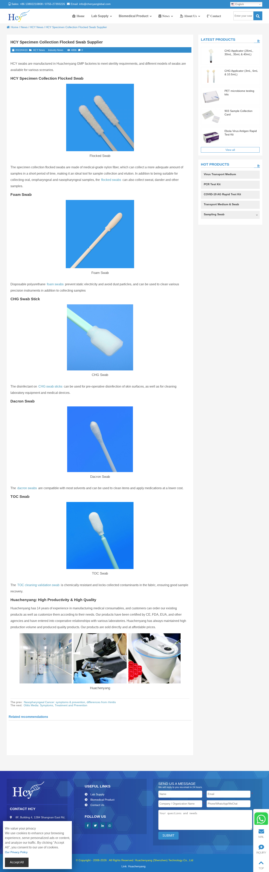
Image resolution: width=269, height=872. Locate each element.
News (24, 27)
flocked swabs (111, 179)
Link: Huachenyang (134, 866)
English (239, 4)
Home (14, 27)
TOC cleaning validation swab (38, 585)
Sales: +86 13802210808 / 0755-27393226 (38, 4)
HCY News (36, 27)
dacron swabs (27, 488)
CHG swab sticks (50, 386)
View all (230, 149)
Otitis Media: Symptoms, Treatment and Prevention (55, 705)
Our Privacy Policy (16, 852)
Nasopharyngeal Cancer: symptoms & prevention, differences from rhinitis (70, 702)
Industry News (55, 50)
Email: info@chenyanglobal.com (91, 4)
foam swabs (55, 284)
